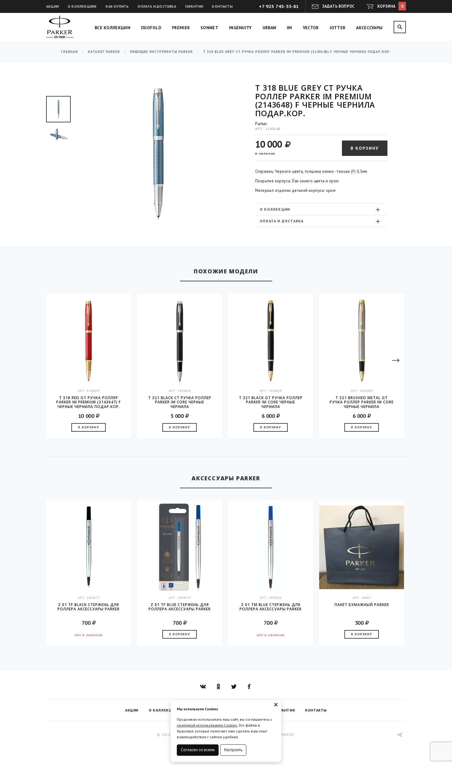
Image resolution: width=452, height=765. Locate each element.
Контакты (222, 6)
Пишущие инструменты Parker (161, 52)
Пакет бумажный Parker (362, 605)
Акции (52, 6)
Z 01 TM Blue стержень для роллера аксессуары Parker (271, 607)
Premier (181, 27)
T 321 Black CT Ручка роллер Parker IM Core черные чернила (179, 402)
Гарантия (194, 6)
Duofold (151, 27)
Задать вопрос (338, 6)
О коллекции (275, 209)
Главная (69, 52)
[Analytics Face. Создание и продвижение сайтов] (400, 735)
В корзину (365, 148)
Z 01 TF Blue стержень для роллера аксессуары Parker (180, 607)
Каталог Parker (104, 52)
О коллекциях (82, 6)
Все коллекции (112, 27)
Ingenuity (240, 27)
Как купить (117, 6)
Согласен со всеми (198, 749)
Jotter (338, 27)
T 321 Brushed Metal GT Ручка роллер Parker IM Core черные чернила (362, 402)
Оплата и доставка (156, 6)
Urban (269, 27)
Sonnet (209, 27)
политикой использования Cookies (207, 725)
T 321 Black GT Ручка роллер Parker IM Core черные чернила (271, 402)
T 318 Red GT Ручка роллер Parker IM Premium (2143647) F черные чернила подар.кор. (88, 402)
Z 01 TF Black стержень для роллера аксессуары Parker (88, 607)
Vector (311, 27)
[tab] (321, 209)
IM (289, 27)
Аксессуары (369, 27)
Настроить (233, 749)
